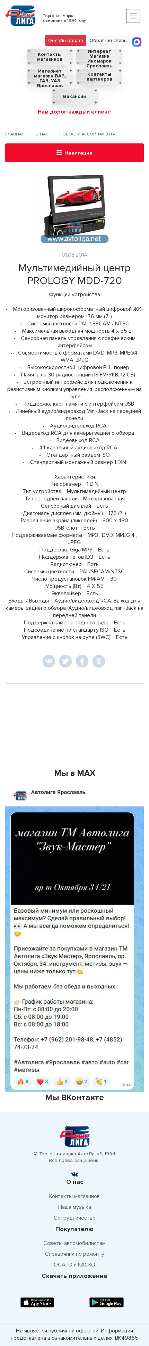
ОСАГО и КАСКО (74, 1264)
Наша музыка (74, 1207)
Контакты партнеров (99, 76)
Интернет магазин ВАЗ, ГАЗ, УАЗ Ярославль (50, 77)
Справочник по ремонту (74, 1254)
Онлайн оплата (65, 40)
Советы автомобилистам (74, 1243)
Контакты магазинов (49, 56)
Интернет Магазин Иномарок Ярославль (99, 57)
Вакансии (74, 96)
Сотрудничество (75, 1217)
